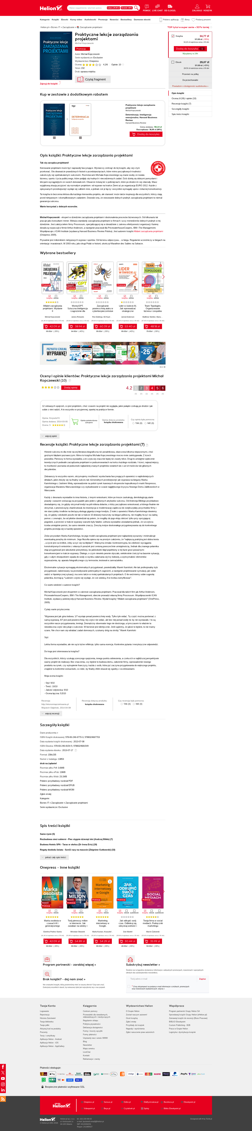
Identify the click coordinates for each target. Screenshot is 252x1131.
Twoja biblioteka (46, 1022)
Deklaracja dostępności (93, 1027)
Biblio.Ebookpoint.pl (172, 1108)
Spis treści (180, 114)
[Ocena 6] (99, 64)
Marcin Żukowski (153, 932)
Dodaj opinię (70, 387)
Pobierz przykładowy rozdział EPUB (57, 785)
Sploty (146, 1108)
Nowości (114, 19)
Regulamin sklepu (90, 1020)
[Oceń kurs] (50, 387)
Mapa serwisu (89, 1048)
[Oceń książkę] (92, 64)
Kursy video (76, 19)
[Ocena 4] (93, 64)
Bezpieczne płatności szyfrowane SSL (65, 1087)
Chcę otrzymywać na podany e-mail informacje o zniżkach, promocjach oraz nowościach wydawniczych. (160, 987)
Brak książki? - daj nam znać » (64, 979)
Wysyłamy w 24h (190, 53)
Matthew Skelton (149, 317)
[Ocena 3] (90, 64)
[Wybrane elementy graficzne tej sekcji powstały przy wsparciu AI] (164, 367)
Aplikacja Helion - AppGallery (52, 1046)
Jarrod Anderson (127, 317)
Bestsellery (126, 19)
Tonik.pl (209, 1119)
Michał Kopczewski (90, 54)
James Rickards (77, 317)
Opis (178, 93)
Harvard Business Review (136, 123)
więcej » (161, 989)
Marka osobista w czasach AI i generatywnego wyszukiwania (52, 924)
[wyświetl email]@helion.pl (93, 1121)
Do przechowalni (190, 80)
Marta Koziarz (97, 932)
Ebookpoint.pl (189, 1102)
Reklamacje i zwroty (91, 1059)
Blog (85, 1041)
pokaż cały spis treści (55, 857)
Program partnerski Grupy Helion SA (184, 1011)
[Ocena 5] (96, 64)
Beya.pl (107, 1108)
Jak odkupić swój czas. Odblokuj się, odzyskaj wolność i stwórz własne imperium (128, 925)
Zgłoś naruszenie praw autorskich (140, 1032)
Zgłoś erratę (45, 794)
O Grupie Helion (132, 1011)
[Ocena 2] (87, 64)
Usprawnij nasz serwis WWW (95, 1038)
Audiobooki (90, 19)
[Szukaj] (136, 8)
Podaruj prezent (203, 19)
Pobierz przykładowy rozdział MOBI (57, 789)
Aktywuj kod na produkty (50, 1029)
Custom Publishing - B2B (179, 1025)
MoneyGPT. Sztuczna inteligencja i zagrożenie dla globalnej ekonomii (78, 310)
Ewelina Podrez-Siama (52, 932)
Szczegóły (180, 109)
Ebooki (64, 19)
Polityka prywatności (91, 1024)
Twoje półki (44, 1025)
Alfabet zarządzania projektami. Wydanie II (52, 308)
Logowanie (44, 1011)
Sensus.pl (108, 1102)
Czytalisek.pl (129, 1108)
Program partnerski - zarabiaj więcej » (69, 964)
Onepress (94, 61)
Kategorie (45, 19)
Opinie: (116, 64)
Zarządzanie (57, 803)
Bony (187, 19)
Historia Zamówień (48, 1018)
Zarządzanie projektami (76, 803)
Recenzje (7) (181, 103)
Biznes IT (44, 803)
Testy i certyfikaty (47, 1036)
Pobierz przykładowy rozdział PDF (56, 781)
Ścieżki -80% (126, 8)
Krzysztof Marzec (111, 932)
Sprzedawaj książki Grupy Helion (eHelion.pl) (188, 1015)
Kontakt (86, 1055)
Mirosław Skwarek (77, 932)
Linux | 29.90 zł (113, 8)
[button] (163, 277)
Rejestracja (44, 1015)
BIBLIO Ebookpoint (177, 1022)
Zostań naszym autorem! (136, 1015)
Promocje (103, 19)
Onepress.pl (89, 1102)
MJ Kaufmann (109, 317)
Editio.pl (127, 1102)
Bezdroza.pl (169, 1102)
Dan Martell (127, 932)
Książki (55, 19)
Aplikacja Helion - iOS (49, 1043)
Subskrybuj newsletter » (143, 964)
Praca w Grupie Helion (178, 1029)
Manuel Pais (161, 317)
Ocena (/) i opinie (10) (184, 98)
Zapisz (202, 979)
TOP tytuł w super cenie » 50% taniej (188, 27)
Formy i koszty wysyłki (93, 1031)
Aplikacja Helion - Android (51, 1039)
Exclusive (98, 57)
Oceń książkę (132, 1018)
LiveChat (86, 1052)
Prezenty (44, 1032)
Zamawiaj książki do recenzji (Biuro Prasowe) (188, 1018)
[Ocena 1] (83, 64)
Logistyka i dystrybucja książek (182, 1032)
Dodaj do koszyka (148, 134)
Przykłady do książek (135, 1025)
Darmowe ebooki (142, 19)
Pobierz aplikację (171, 19)
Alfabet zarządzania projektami (148, 231)
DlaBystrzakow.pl (151, 1102)
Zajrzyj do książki (49, 83)
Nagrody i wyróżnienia (135, 1029)
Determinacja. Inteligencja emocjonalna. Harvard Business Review (141, 117)
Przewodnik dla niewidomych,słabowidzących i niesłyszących (96, 1016)
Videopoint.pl (89, 1108)
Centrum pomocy (90, 1011)
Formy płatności (90, 1034)
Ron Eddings (97, 317)
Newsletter (87, 1045)
